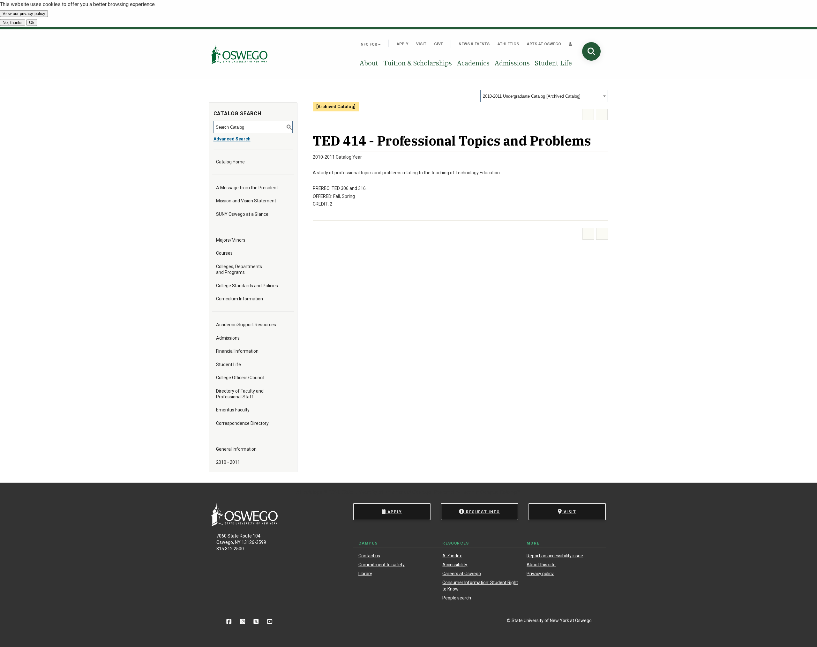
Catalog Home (230, 161)
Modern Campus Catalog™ (491, 492)
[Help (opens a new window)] (602, 115)
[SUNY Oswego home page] (239, 54)
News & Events (474, 44)
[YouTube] (270, 621)
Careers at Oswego (461, 573)
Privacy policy (540, 573)
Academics (473, 63)
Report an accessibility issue (555, 555)
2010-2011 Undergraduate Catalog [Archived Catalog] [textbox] (532, 96)
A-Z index (452, 555)
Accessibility (454, 564)
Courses (224, 253)
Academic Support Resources (246, 324)
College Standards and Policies (247, 285)
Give (438, 44)
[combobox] (544, 96)
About (369, 63)
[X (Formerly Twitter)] (256, 621)
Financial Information (237, 351)
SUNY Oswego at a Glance (242, 214)
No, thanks (13, 22)
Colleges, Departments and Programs (239, 269)
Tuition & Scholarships (417, 63)
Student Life (553, 63)
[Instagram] (243, 621)
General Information (236, 449)
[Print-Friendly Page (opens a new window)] (588, 115)
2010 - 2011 (228, 462)
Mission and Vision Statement (246, 200)
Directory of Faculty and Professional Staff (240, 393)
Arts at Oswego (544, 44)
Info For (368, 44)
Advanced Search (232, 138)
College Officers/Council (240, 377)
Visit (421, 44)
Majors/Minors (230, 240)
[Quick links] (570, 44)
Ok (31, 22)
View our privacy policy (24, 13)
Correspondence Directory (242, 423)
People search (456, 597)
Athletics (508, 44)
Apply (402, 44)
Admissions (512, 63)
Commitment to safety (381, 564)
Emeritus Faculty (233, 409)
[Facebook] (229, 621)
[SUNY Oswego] (244, 524)
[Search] (591, 51)
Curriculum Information (239, 298)
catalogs (312, 492)
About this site (541, 564)
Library (365, 573)
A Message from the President (247, 187)
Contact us (369, 555)
